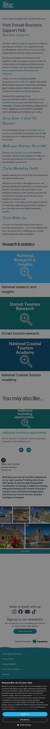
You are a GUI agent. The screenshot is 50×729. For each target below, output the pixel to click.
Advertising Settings (22, 707)
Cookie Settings (22, 709)
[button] (25, 725)
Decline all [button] (25, 720)
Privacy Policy (33, 709)
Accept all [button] (25, 714)
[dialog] (25, 704)
